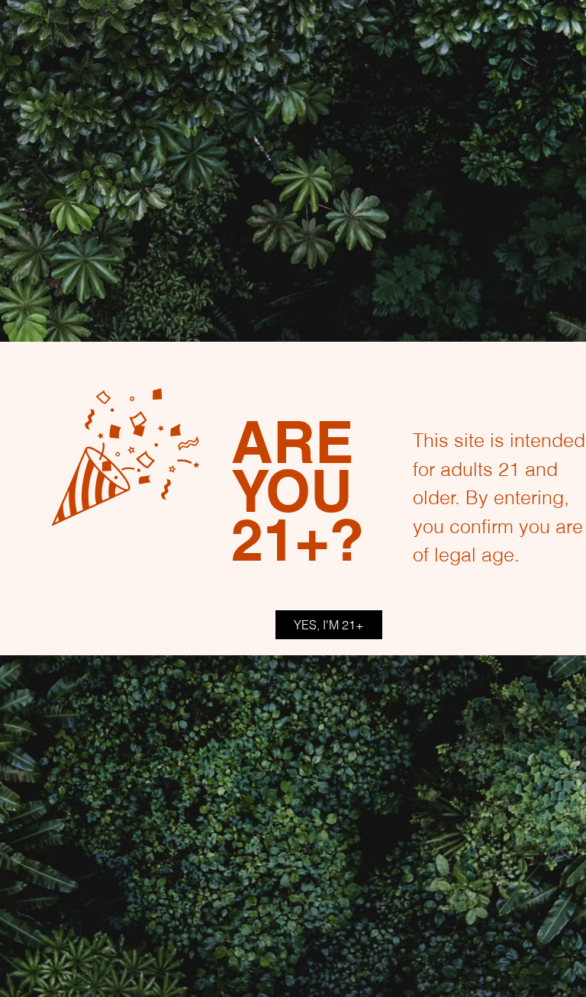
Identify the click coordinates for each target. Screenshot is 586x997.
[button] (329, 624)
